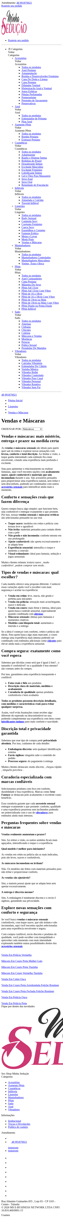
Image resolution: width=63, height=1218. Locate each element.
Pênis (17, 266)
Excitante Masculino (32, 166)
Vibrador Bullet (30, 372)
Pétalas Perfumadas (32, 94)
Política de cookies (18, 1127)
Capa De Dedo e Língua (35, 79)
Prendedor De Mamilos (34, 348)
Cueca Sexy (28, 227)
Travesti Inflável (30, 203)
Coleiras (26, 333)
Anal (17, 106)
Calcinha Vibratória (32, 363)
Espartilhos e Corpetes (33, 230)
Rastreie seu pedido (11, 5)
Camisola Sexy (29, 221)
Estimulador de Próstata (34, 118)
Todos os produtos (31, 67)
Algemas (26, 323)
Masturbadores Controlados (36, 257)
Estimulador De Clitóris (34, 366)
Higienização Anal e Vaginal (37, 88)
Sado (17, 311)
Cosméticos (21, 142)
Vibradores (20, 351)
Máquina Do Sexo (31, 284)
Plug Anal (27, 121)
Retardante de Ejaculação (35, 185)
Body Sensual (29, 218)
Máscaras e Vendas (32, 336)
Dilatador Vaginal (31, 85)
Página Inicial (15, 400)
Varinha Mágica (30, 369)
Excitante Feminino (32, 169)
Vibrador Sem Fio (31, 387)
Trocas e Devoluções (19, 1124)
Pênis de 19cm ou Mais (34, 299)
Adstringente (28, 154)
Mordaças (27, 339)
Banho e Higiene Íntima (34, 157)
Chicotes (26, 330)
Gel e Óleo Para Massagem (36, 176)
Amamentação (29, 73)
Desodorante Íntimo (32, 163)
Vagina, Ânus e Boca (33, 263)
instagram (13, 1147)
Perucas (26, 342)
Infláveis (19, 188)
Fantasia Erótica (30, 233)
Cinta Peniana (29, 281)
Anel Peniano (29, 70)
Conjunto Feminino (32, 224)
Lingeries (20, 206)
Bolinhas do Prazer (32, 160)
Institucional (14, 1121)
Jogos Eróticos (29, 91)
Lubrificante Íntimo (32, 172)
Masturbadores (22, 245)
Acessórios (20, 58)
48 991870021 (24, 2)
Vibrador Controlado (33, 375)
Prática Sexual (29, 345)
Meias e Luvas (29, 236)
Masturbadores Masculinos (36, 260)
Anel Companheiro (32, 278)
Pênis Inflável (29, 308)
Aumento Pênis (23, 124)
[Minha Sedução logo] (14, 34)
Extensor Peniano (31, 139)
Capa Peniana (29, 82)
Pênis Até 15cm (30, 287)
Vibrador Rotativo (31, 384)
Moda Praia (28, 239)
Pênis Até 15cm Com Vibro (36, 290)
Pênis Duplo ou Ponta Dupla (37, 305)
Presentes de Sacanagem (34, 100)
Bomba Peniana (30, 136)
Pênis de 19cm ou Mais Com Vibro (40, 302)
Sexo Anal (27, 179)
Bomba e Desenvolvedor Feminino (40, 76)
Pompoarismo (29, 97)
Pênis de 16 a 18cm (32, 293)
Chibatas (26, 327)
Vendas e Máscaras (32, 242)
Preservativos (29, 103)
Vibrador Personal (31, 381)
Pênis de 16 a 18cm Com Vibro (38, 296)
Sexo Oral (27, 182)
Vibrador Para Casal (32, 378)
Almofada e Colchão (33, 200)
